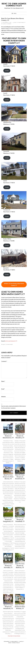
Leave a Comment (7, 23)
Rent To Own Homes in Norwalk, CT (8, 565)
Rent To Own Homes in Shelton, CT (19, 565)
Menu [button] (15, 13)
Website (3, 396)
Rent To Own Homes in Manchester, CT (8, 436)
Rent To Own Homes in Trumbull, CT (19, 519)
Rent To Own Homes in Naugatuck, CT (8, 519)
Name (3, 381)
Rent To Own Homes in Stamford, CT (8, 606)
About (10, 642)
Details (7, 70)
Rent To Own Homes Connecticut (14, 4)
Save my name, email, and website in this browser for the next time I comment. (13, 407)
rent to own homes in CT (11, 341)
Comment (4, 361)
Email (3, 389)
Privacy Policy (16, 642)
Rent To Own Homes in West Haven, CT (8, 477)
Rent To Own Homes (8, 344)
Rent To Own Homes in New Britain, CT (20, 606)
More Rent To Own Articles (14, 636)
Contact (21, 641)
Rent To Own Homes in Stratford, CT (19, 477)
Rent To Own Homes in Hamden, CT (19, 436)
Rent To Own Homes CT (12, 641)
